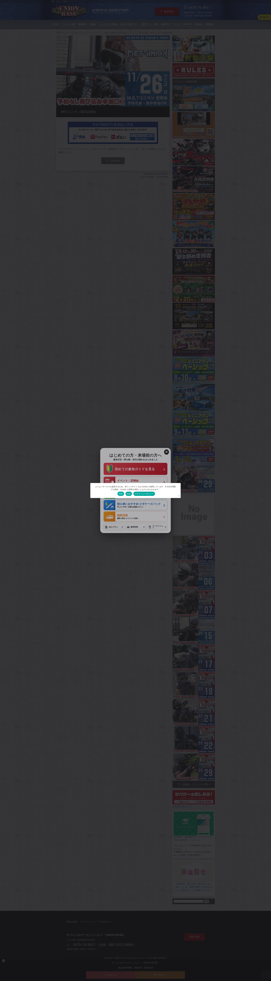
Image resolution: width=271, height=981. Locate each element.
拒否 (129, 494)
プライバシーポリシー (144, 494)
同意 (121, 494)
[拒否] (178, 495)
